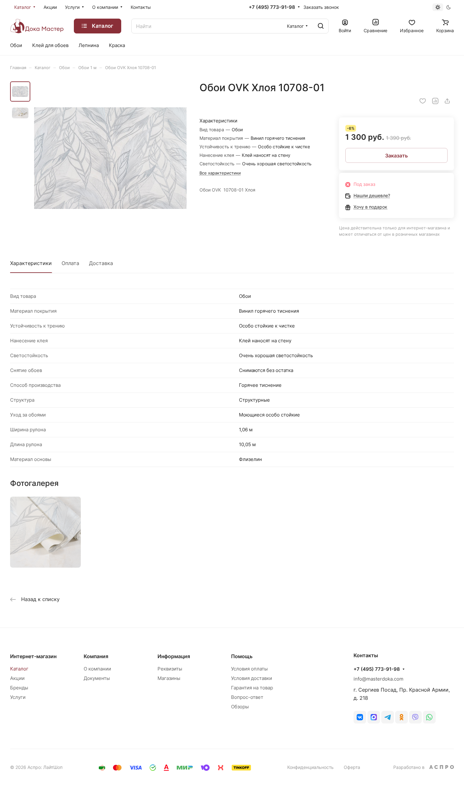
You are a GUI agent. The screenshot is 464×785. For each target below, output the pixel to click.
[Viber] (415, 717)
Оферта (352, 767)
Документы (97, 678)
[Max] (373, 717)
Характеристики (31, 263)
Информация (174, 656)
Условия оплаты (249, 669)
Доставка (101, 263)
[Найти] (321, 26)
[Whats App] (429, 717)
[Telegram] (387, 717)
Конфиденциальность (310, 767)
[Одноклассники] (401, 717)
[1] (110, 158)
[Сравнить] (435, 101)
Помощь (242, 656)
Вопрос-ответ (247, 697)
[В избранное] (422, 101)
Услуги (18, 697)
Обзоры (240, 707)
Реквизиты (170, 669)
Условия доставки (251, 678)
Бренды (19, 688)
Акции (17, 678)
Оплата (70, 263)
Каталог (19, 669)
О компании (97, 669)
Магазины (169, 678)
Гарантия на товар (252, 688)
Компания (96, 656)
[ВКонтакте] (360, 717)
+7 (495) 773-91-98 (272, 7)
